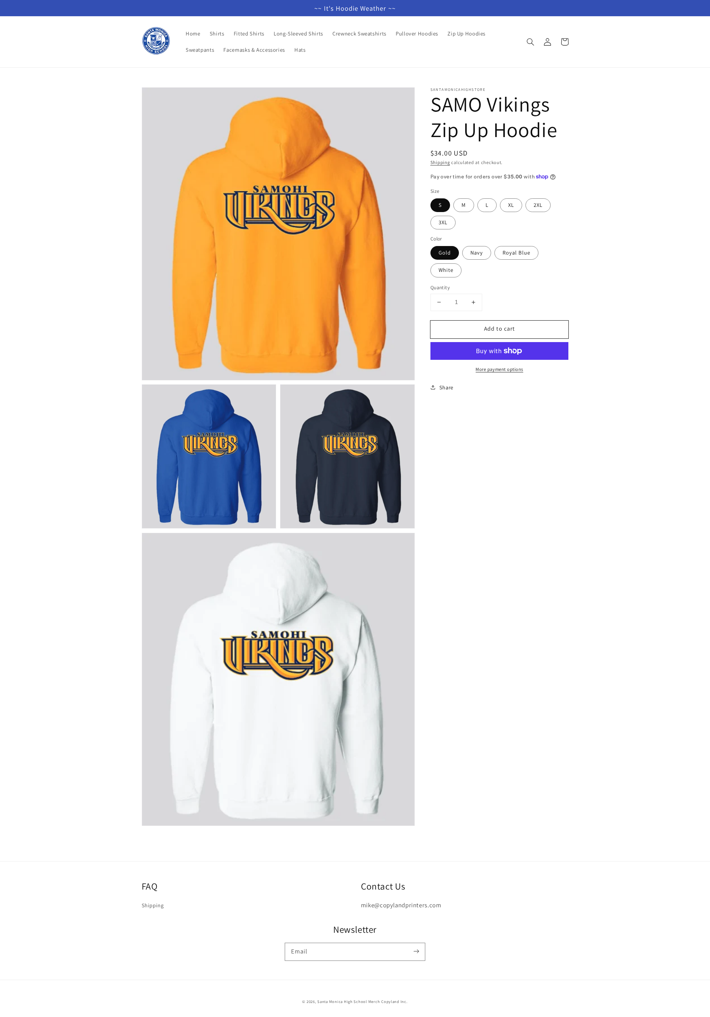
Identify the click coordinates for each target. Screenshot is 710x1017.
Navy (476, 252)
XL (511, 204)
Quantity (440, 287)
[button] (530, 41)
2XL (538, 204)
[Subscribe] (416, 951)
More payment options (499, 369)
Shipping (440, 162)
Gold (445, 252)
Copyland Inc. (394, 1001)
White (446, 269)
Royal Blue (517, 252)
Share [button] (446, 387)
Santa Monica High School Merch (348, 1001)
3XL (443, 222)
